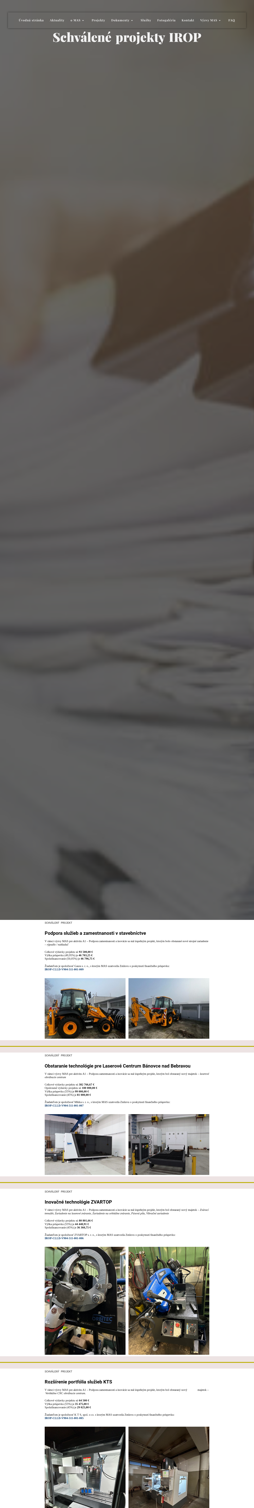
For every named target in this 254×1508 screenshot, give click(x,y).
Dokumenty (120, 20)
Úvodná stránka (31, 20)
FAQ (231, 20)
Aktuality (57, 20)
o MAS (76, 20)
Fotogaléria (166, 20)
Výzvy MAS (208, 20)
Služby (146, 20)
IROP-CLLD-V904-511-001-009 (64, 969)
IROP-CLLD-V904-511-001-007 (64, 1105)
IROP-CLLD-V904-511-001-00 (63, 1418)
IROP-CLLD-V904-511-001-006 (64, 1238)
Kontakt (188, 20)
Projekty (98, 20)
